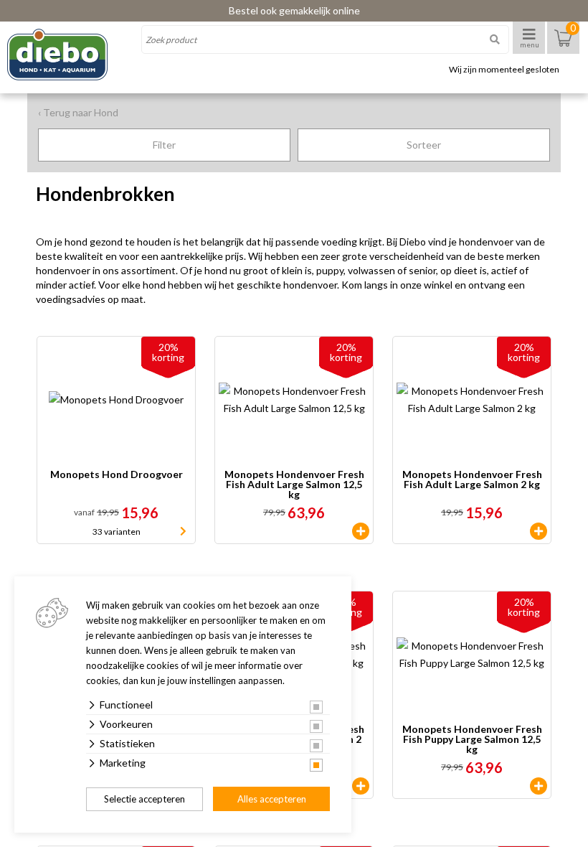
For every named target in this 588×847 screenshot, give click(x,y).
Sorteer (424, 145)
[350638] (360, 786)
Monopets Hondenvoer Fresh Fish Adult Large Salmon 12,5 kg (294, 484)
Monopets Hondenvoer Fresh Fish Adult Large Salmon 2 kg (472, 479)
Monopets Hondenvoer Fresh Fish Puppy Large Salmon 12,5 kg (472, 739)
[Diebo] (70, 54)
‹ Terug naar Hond (78, 112)
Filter (164, 145)
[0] (563, 45)
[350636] (360, 531)
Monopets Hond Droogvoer (116, 474)
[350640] (538, 786)
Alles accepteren (271, 799)
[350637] (538, 531)
